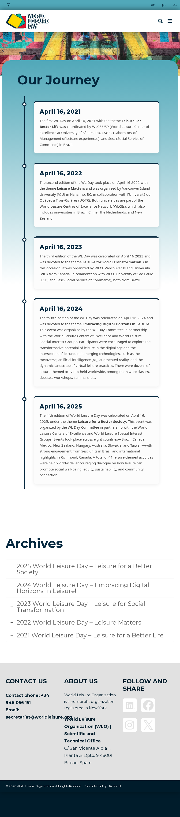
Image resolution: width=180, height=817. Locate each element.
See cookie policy (95, 786)
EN (153, 5)
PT (164, 5)
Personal (115, 786)
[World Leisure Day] (27, 21)
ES (174, 5)
